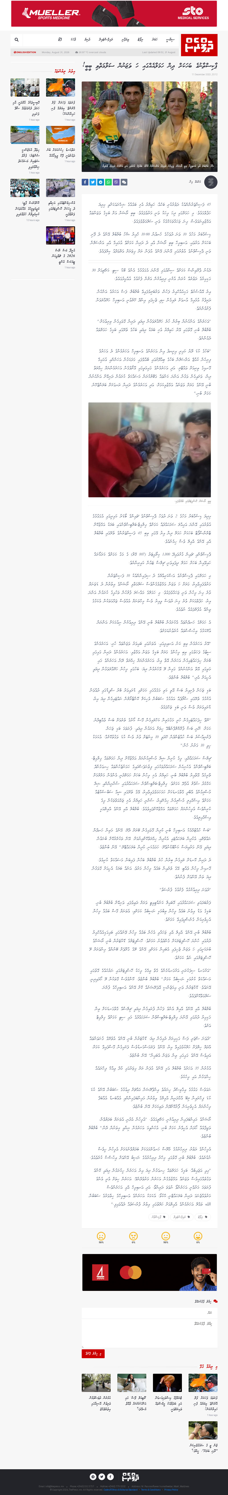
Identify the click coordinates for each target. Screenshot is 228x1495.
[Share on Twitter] (93, 182)
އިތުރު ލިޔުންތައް (65, 71)
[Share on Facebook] (85, 182)
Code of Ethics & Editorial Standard (121, 1490)
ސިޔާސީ (170, 39)
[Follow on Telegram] (93, 1476)
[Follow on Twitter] (101, 1476)
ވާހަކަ (73, 39)
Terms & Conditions (151, 1490)
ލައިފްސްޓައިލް (106, 39)
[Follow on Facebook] (110, 1476)
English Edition (26, 52)
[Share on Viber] (116, 182)
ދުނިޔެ (87, 39)
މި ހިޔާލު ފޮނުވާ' (93, 1353)
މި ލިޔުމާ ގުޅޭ (209, 1367)
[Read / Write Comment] (124, 182)
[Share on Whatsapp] (108, 182)
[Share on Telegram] (100, 182)
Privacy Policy (171, 1490)
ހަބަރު (154, 39)
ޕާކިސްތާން (157, 1217)
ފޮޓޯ (60, 39)
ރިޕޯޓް (140, 39)
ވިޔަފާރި (125, 39)
